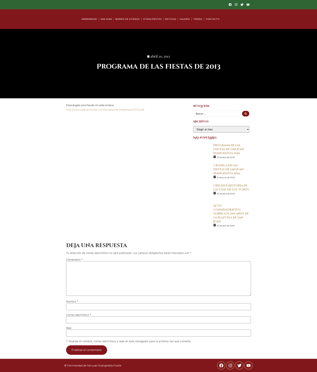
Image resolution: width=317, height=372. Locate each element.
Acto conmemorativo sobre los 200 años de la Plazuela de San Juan (231, 213)
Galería (185, 19)
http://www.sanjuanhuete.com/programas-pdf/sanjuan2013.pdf (105, 109)
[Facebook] (230, 5)
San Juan (106, 19)
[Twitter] (242, 5)
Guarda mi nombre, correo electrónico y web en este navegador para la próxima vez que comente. (130, 341)
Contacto (213, 19)
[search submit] (245, 113)
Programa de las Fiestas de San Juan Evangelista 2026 (228, 149)
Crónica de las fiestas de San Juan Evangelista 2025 (228, 169)
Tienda (197, 19)
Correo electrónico (78, 314)
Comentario (74, 259)
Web (68, 328)
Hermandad (89, 19)
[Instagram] (236, 5)
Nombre (72, 301)
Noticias (170, 19)
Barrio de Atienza (127, 19)
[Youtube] (248, 5)
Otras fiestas (152, 19)
